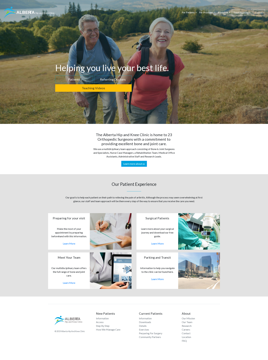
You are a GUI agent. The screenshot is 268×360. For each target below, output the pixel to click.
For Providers (206, 12)
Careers (186, 329)
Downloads (145, 322)
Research (187, 325)
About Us (223, 12)
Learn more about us (134, 163)
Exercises (144, 329)
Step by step (102, 325)
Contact (259, 12)
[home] (29, 12)
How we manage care (108, 329)
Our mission (188, 318)
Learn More (69, 243)
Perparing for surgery (150, 333)
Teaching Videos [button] (93, 88)
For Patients (188, 12)
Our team (187, 322)
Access (100, 322)
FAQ (184, 340)
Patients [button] (74, 79)
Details (143, 325)
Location (186, 336)
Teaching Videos (242, 12)
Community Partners (150, 336)
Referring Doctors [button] (113, 79)
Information (102, 318)
